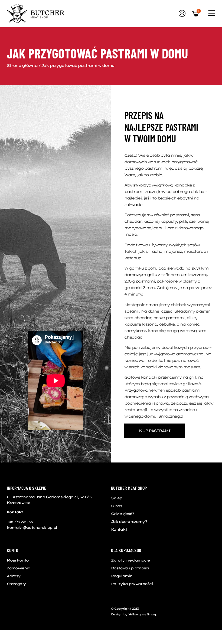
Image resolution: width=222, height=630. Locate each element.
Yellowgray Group (142, 614)
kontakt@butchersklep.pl (32, 527)
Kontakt (119, 529)
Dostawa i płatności (130, 568)
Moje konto (18, 560)
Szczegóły (16, 584)
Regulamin (121, 576)
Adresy (14, 576)
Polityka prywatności (132, 584)
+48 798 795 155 (20, 522)
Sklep (116, 498)
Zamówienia (18, 568)
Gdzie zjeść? (122, 513)
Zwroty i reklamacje (130, 560)
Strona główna (22, 65)
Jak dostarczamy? (129, 521)
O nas (116, 506)
